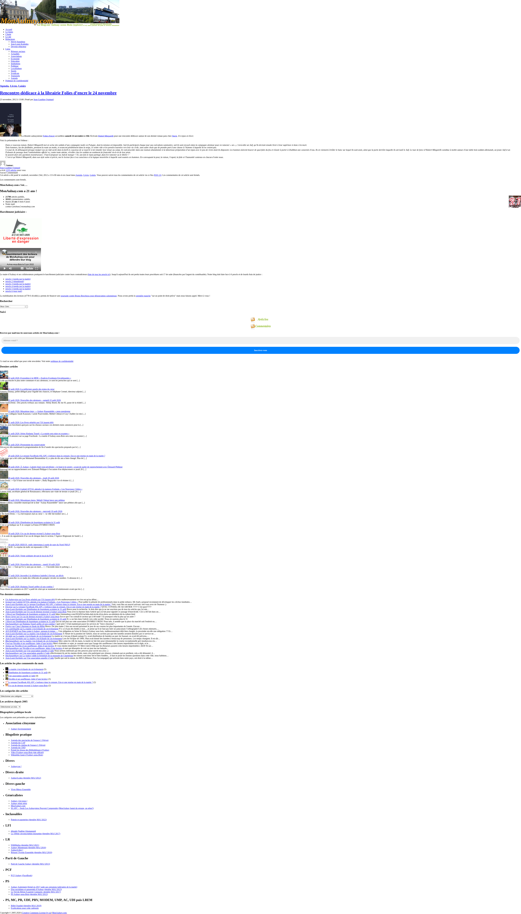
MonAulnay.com (18, 806)
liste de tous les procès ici (99, 274)
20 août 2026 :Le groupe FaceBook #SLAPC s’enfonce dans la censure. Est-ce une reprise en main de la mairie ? (56, 456)
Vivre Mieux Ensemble (21, 789)
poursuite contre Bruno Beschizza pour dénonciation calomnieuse (89, 296)
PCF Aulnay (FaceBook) (21, 875)
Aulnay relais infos (19, 803)
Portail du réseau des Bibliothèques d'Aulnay (30, 750)
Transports (15, 76)
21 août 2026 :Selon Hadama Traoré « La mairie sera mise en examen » (38, 433)
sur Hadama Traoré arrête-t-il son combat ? (30, 624)
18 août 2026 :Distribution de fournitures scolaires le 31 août (34, 522)
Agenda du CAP (18, 743)
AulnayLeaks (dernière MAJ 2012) (26, 778)
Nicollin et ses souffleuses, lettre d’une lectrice (28, 679)
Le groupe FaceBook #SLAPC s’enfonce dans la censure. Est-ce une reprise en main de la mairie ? (50, 682)
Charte (8, 34)
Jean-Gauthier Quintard (44, 99)
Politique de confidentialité (16, 81)
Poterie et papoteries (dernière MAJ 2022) (29, 819)
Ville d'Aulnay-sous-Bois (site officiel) (27, 752)
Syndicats (15, 73)
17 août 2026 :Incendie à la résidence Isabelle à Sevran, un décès (35, 575)
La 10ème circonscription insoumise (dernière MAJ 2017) (35, 833)
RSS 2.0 (157, 175)
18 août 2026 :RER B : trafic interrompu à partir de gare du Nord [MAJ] (39, 544)
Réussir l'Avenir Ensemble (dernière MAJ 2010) (31, 852)
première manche (143, 296)
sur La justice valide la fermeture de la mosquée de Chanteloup (39, 655)
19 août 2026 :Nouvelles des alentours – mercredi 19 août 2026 (35, 511)
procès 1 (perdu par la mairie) (18, 279)
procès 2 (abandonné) (14, 281)
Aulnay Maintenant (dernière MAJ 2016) (28, 847)
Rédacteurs (10, 39)
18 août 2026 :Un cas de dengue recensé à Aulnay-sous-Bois (34, 533)
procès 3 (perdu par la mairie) (18, 284)
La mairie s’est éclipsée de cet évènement (25, 669)
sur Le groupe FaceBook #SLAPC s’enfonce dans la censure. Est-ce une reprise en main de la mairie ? (58, 604)
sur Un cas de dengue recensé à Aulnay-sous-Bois (35, 612)
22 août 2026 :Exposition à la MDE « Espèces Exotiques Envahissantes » (39, 378)
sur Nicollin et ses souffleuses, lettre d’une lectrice (29, 643)
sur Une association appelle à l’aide (29, 651)
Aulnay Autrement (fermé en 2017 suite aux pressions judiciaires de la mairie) (44, 887)
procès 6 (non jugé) (13, 291)
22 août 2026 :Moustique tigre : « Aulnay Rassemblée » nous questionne (39, 411)
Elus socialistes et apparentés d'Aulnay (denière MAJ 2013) (36, 889)
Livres (13, 86)
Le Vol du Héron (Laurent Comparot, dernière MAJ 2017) (36, 892)
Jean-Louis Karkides (19, 44)
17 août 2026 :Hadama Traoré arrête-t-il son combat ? (31, 586)
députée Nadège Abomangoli (23, 831)
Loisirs (22, 86)
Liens (7, 49)
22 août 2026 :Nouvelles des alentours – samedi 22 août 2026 (34, 400)
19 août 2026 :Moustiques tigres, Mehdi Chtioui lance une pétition (36, 500)
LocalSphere (16, 68)
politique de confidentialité (62, 361)
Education (15, 61)
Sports (13, 71)
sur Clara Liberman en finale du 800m (25, 626)
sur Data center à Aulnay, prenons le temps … (31, 631)
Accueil (8, 29)
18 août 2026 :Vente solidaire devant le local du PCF (30, 556)
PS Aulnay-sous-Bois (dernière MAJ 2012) (29, 894)
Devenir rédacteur (18, 46)
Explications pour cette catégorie (25, 908)
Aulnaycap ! (16, 766)
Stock (174, 136)
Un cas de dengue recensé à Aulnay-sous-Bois (28, 685)
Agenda (14, 78)
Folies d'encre (49, 136)
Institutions (15, 63)
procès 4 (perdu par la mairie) (18, 286)
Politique (14, 66)
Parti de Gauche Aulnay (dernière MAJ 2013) (30, 864)
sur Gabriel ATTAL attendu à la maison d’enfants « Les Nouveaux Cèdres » (41, 602)
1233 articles (11, 170)
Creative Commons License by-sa (36, 913)
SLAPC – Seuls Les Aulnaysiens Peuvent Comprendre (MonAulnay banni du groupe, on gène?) (52, 808)
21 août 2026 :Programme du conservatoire (26, 445)
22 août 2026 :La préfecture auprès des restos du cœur (31, 389)
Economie (15, 59)
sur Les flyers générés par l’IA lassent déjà (30, 599)
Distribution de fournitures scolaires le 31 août (27, 672)
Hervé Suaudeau (18, 42)
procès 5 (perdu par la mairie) (18, 289)
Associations (16, 56)
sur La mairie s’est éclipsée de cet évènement (31, 629)
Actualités (15, 54)
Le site (8, 37)
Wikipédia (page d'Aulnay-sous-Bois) (27, 755)
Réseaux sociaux (18, 51)
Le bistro (9, 32)
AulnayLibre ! (17, 850)
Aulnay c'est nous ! (19, 801)
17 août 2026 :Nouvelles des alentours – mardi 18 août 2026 (34, 564)
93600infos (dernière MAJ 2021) (25, 845)
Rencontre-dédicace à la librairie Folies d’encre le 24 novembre (58, 92)
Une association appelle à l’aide (21, 676)
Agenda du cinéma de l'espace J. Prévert (28, 745)
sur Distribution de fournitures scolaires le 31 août (35, 609)
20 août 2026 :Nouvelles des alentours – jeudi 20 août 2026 (33, 478)
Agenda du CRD (18, 747)
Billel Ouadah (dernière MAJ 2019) (26, 906)
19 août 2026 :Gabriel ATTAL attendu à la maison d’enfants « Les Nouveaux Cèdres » (45, 489)
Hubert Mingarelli (105, 136)
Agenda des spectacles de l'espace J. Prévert (29, 740)
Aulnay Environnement (21, 729)
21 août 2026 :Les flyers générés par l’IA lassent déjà (30, 422)
